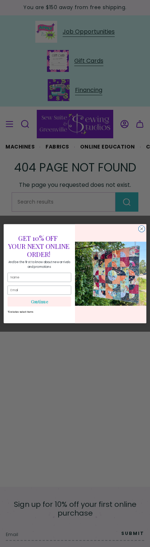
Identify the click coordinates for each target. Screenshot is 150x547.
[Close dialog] (141, 229)
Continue (39, 301)
